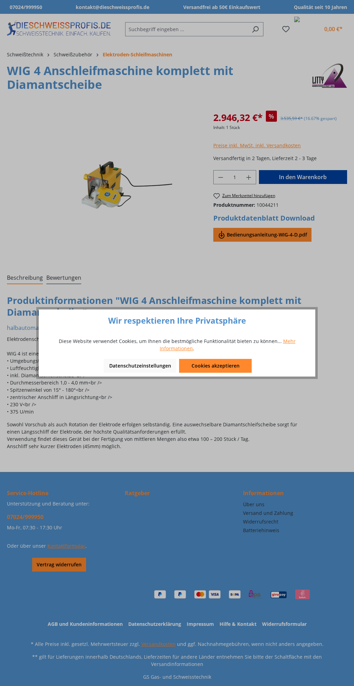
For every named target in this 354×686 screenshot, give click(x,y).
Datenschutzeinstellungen (140, 365)
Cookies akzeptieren (216, 365)
